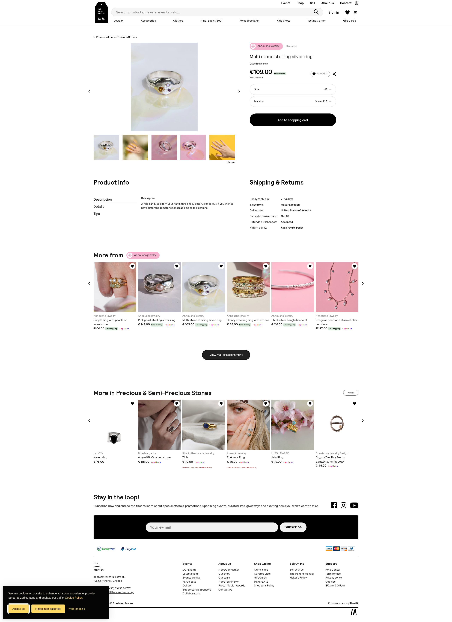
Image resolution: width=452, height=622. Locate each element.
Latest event (190, 574)
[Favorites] (132, 266)
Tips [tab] (97, 214)
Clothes (178, 20)
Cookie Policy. (74, 597)
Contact (346, 3)
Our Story (224, 574)
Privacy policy (333, 577)
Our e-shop (261, 569)
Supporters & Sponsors (197, 589)
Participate (189, 581)
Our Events (189, 569)
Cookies (330, 581)
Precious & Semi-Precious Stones (116, 37)
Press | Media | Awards (231, 585)
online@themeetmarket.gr (117, 592)
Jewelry (118, 20)
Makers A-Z (261, 581)
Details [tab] (99, 206)
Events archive (192, 577)
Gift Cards (349, 20)
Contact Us (225, 589)
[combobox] (293, 89)
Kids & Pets (283, 20)
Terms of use (333, 574)
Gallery (187, 585)
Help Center (332, 569)
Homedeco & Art (249, 20)
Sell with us (297, 569)
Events (285, 3)
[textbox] (293, 88)
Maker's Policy (298, 577)
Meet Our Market (228, 569)
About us (327, 3)
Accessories (148, 20)
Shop (300, 3)
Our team (224, 577)
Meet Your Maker (228, 581)
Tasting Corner (317, 20)
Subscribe (293, 527)
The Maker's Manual (302, 574)
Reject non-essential (48, 609)
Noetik (354, 603)
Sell (312, 3)
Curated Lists (262, 574)
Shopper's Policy (264, 585)
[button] (89, 283)
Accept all (18, 609)
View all (350, 393)
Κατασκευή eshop (339, 603)
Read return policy (292, 227)
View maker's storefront (226, 355)
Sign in (333, 12)
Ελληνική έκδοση (335, 585)
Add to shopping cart (293, 120)
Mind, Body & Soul (211, 20)
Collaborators (191, 593)
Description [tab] (103, 199)
